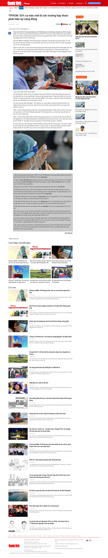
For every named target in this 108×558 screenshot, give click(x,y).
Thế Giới (26, 7)
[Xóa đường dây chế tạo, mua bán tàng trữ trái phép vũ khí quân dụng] (18, 403)
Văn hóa (61, 7)
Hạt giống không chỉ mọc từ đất (85, 71)
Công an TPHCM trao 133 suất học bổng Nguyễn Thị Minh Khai (18, 281)
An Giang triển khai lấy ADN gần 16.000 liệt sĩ (61, 281)
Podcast (54, 3)
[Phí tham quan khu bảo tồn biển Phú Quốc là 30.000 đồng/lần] (18, 495)
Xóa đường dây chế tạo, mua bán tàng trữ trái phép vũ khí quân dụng (50, 399)
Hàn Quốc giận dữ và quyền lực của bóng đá (44, 506)
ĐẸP (79, 536)
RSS (82, 548)
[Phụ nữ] (26, 3)
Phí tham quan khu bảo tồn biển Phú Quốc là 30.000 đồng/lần (50, 490)
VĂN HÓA (39, 536)
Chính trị (16, 7)
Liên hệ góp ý (78, 548)
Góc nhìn (80, 17)
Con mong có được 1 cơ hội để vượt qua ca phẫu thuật (86, 134)
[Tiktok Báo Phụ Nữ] (62, 24)
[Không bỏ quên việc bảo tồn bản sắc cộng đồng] (80, 44)
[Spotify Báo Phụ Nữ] (58, 24)
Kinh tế (84, 7)
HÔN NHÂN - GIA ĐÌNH (22, 536)
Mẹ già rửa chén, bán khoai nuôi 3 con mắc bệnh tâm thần (86, 97)
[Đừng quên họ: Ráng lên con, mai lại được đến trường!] (80, 105)
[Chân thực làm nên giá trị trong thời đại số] (87, 27)
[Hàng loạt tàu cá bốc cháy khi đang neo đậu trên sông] (18, 418)
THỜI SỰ (9, 536)
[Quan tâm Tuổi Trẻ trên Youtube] (87, 540)
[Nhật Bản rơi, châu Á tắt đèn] (18, 388)
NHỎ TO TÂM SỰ (32, 536)
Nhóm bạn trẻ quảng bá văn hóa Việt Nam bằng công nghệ (61, 261)
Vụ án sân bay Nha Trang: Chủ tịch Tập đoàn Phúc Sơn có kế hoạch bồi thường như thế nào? (49, 476)
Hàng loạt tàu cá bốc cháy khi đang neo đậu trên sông (47, 413)
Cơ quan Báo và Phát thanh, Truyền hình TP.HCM (35, 551)
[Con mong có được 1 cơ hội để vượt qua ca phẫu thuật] (80, 128)
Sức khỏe (79, 7)
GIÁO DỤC (49, 536)
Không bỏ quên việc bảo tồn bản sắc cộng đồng (86, 50)
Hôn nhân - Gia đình (34, 7)
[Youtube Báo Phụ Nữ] (65, 24)
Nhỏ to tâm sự (43, 7)
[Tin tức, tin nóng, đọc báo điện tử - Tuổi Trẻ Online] (14, 3)
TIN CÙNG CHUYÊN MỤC (20, 243)
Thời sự (21, 7)
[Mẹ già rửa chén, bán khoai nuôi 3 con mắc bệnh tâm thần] (87, 88)
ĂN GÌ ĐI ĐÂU (74, 536)
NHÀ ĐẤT (68, 536)
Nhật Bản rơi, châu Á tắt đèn (38, 383)
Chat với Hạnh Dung (53, 7)
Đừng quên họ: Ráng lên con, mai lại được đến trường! (86, 110)
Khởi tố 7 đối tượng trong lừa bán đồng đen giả (45, 460)
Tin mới (12, 287)
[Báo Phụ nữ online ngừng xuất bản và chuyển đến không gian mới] (40, 252)
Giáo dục (73, 7)
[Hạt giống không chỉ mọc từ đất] (80, 66)
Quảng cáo (80, 3)
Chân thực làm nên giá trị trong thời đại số (86, 37)
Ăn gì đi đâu (90, 7)
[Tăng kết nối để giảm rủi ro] (80, 56)
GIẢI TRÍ (44, 536)
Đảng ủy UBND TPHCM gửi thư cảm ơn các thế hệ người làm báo (18, 261)
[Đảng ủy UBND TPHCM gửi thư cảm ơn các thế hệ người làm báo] (18, 252)
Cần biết (71, 3)
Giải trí (66, 7)
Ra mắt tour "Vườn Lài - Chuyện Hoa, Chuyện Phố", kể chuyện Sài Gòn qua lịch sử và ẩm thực (50, 430)
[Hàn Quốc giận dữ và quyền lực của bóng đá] (18, 511)
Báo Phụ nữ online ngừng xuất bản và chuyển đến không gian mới (40, 261)
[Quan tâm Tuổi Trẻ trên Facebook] (90, 540)
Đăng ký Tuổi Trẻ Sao (94, 3)
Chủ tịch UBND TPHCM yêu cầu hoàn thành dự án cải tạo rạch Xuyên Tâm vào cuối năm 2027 (50, 445)
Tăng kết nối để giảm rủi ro (83, 61)
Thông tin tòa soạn (28, 550)
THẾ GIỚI (14, 536)
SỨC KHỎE (55, 536)
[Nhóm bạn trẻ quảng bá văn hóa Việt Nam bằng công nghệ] (62, 252)
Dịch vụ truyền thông (60, 548)
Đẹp (70, 7)
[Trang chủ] (11, 7)
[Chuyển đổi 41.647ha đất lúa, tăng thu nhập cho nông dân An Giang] (40, 271)
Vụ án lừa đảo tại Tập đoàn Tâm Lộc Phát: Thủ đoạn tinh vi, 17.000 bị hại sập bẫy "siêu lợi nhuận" (49, 522)
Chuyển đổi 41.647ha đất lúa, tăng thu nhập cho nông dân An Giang (40, 281)
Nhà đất (96, 7)
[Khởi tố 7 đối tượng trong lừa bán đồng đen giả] (18, 465)
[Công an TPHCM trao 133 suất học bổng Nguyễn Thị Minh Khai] (18, 271)
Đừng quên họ (81, 77)
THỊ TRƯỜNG (62, 536)
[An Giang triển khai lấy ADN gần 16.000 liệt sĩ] (62, 271)
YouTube (62, 3)
